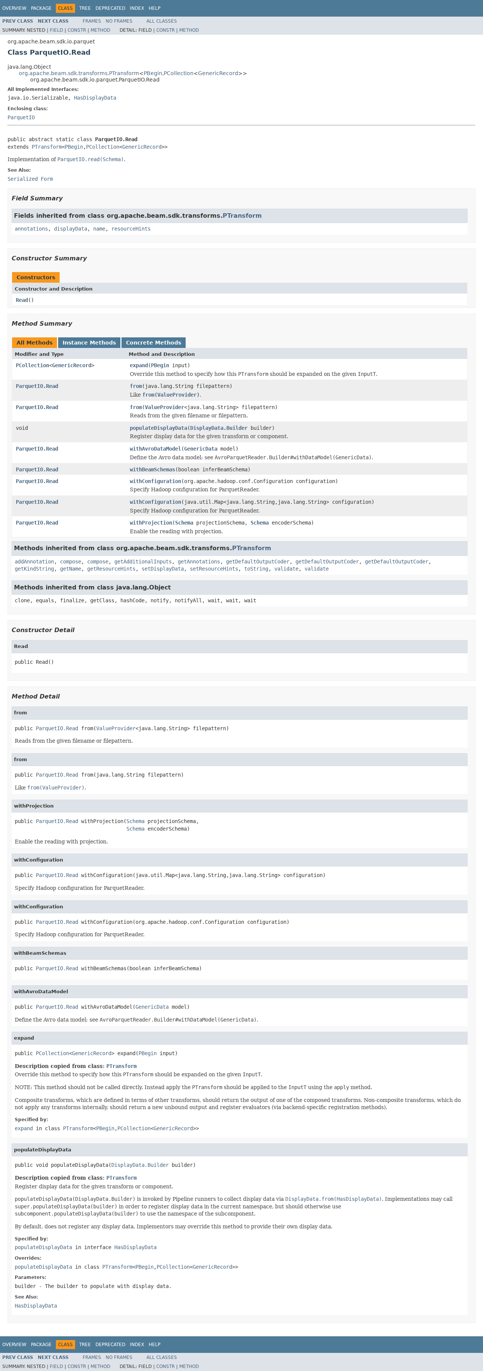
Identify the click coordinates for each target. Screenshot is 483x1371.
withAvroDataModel (155, 449)
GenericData (200, 449)
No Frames (119, 21)
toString (256, 569)
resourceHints (131, 229)
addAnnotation (34, 562)
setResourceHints (214, 569)
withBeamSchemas (152, 469)
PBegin (153, 73)
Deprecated (110, 8)
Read (22, 300)
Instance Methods (89, 343)
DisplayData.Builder (219, 428)
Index (137, 8)
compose (70, 562)
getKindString (34, 569)
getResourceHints (111, 569)
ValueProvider (164, 407)
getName (70, 569)
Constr (77, 30)
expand (139, 365)
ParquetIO (21, 117)
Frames (92, 21)
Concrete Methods (153, 343)
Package (41, 8)
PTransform (47, 147)
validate (286, 569)
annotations (31, 229)
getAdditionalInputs (143, 562)
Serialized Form (30, 179)
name (99, 229)
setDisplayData (163, 569)
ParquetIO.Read (37, 386)
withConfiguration (155, 481)
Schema (184, 523)
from (136, 386)
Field (56, 30)
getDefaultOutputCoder (257, 562)
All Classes (161, 21)
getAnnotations (199, 562)
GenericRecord (218, 73)
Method (100, 30)
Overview (14, 8)
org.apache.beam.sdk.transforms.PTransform (79, 73)
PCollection (179, 73)
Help (154, 8)
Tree (85, 8)
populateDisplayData (158, 428)
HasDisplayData (95, 98)
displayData (70, 229)
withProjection (151, 523)
